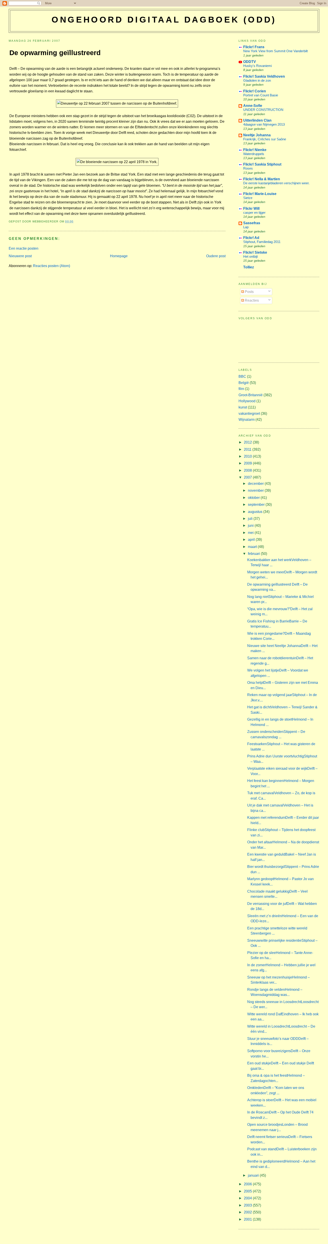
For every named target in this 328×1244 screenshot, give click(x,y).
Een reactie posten (23, 248)
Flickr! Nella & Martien (261, 179)
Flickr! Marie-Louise (259, 194)
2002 (248, 1212)
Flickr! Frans (253, 47)
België (244, 383)
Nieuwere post (20, 256)
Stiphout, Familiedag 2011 (261, 242)
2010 (248, 456)
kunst (243, 407)
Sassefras (251, 223)
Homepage (119, 256)
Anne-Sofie (252, 106)
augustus (255, 512)
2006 (248, 1184)
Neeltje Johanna (257, 135)
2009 (248, 463)
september (257, 504)
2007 (248, 477)
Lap (246, 227)
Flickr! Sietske (255, 252)
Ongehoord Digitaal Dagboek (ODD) (164, 19)
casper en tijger (254, 212)
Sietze (247, 198)
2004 (248, 1198)
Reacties (251, 300)
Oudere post (216, 256)
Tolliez (248, 267)
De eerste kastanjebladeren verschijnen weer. (276, 183)
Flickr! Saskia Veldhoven (264, 76)
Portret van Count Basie (260, 95)
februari (254, 554)
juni (251, 525)
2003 (248, 1205)
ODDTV (249, 62)
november (256, 490)
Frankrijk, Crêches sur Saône (264, 139)
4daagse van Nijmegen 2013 (264, 124)
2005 (248, 1191)
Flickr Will (251, 208)
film (241, 389)
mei (251, 533)
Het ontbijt (250, 256)
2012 (248, 442)
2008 (248, 470)
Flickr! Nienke (254, 150)
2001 (248, 1219)
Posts (249, 292)
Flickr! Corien (254, 91)
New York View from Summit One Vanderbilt (275, 51)
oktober (254, 498)
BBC (242, 376)
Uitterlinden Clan (257, 120)
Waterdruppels (253, 154)
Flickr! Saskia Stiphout (262, 164)
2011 (248, 449)
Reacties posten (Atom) (51, 266)
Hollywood (247, 401)
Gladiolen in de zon (257, 80)
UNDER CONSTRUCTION (263, 110)
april (252, 539)
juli (250, 518)
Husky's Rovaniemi (257, 66)
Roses (248, 168)
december (256, 483)
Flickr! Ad (251, 238)
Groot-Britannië (251, 395)
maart (253, 547)
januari (254, 1175)
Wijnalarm (247, 419)
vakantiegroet (249, 413)
